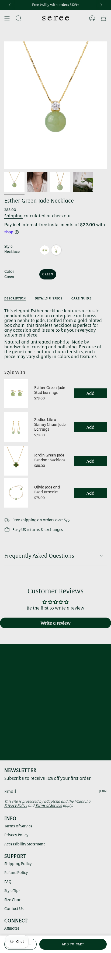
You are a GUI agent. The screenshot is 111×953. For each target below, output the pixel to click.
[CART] (103, 18)
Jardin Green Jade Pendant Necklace (49, 457)
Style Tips (12, 890)
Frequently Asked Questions (39, 556)
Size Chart (13, 900)
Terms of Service (48, 805)
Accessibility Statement (24, 844)
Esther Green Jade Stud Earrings (49, 390)
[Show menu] (7, 18)
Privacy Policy (15, 805)
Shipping (13, 215)
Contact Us (14, 908)
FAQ (7, 882)
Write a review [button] (56, 623)
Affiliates (11, 928)
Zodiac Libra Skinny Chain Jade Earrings (49, 424)
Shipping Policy (18, 864)
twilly (44, 5)
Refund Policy (16, 872)
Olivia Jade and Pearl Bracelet (47, 489)
